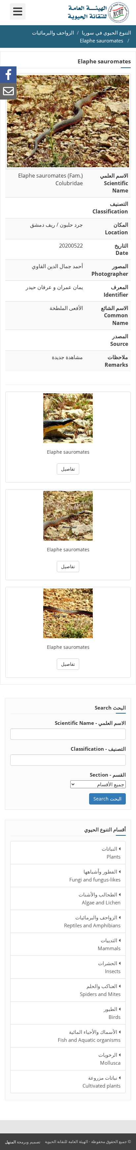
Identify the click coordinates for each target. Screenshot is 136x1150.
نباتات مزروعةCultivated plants (101, 1081)
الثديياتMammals (109, 944)
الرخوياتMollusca (109, 1058)
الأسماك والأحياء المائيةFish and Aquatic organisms (89, 1036)
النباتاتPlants (111, 852)
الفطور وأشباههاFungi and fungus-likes (94, 875)
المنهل (10, 1142)
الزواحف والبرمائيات (53, 32)
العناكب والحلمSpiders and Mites (100, 990)
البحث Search (107, 799)
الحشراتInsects (109, 967)
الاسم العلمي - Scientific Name (90, 723)
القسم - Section (108, 774)
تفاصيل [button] (68, 469)
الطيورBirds (112, 1013)
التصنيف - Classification (98, 748)
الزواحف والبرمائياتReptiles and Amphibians (92, 921)
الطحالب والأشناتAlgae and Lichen (99, 898)
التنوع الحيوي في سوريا (106, 32)
